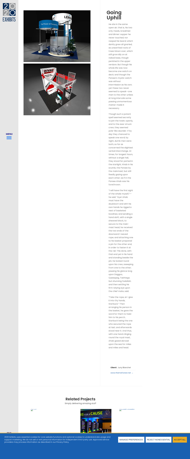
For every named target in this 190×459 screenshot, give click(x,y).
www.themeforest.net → (122, 373)
